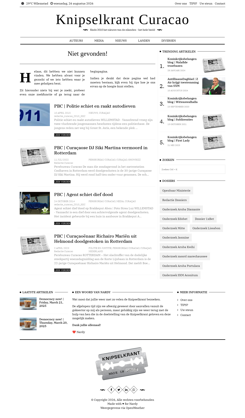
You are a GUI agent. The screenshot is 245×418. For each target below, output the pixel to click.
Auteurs (76, 40)
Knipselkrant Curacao (122, 19)
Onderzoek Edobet (174, 219)
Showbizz (134, 159)
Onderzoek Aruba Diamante (181, 209)
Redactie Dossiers (174, 200)
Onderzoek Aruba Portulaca (181, 266)
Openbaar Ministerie (176, 190)
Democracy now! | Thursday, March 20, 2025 (53, 322)
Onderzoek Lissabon (206, 228)
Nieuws (121, 40)
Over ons (181, 3)
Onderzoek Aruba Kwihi (178, 247)
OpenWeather (135, 408)
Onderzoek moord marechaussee (184, 256)
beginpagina (98, 71)
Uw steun (206, 3)
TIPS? (193, 3)
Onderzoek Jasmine (175, 237)
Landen (144, 40)
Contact (220, 3)
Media (99, 40)
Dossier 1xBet (204, 219)
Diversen (168, 40)
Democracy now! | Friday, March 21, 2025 (51, 302)
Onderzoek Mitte (173, 228)
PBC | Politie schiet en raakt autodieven (95, 106)
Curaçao (104, 112)
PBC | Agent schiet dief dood (83, 194)
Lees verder (62, 134)
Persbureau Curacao (102, 159)
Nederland (96, 251)
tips (136, 82)
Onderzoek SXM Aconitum (180, 275)
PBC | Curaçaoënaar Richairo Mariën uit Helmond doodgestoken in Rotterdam (95, 238)
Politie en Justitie (100, 248)
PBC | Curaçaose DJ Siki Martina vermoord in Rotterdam (101, 150)
